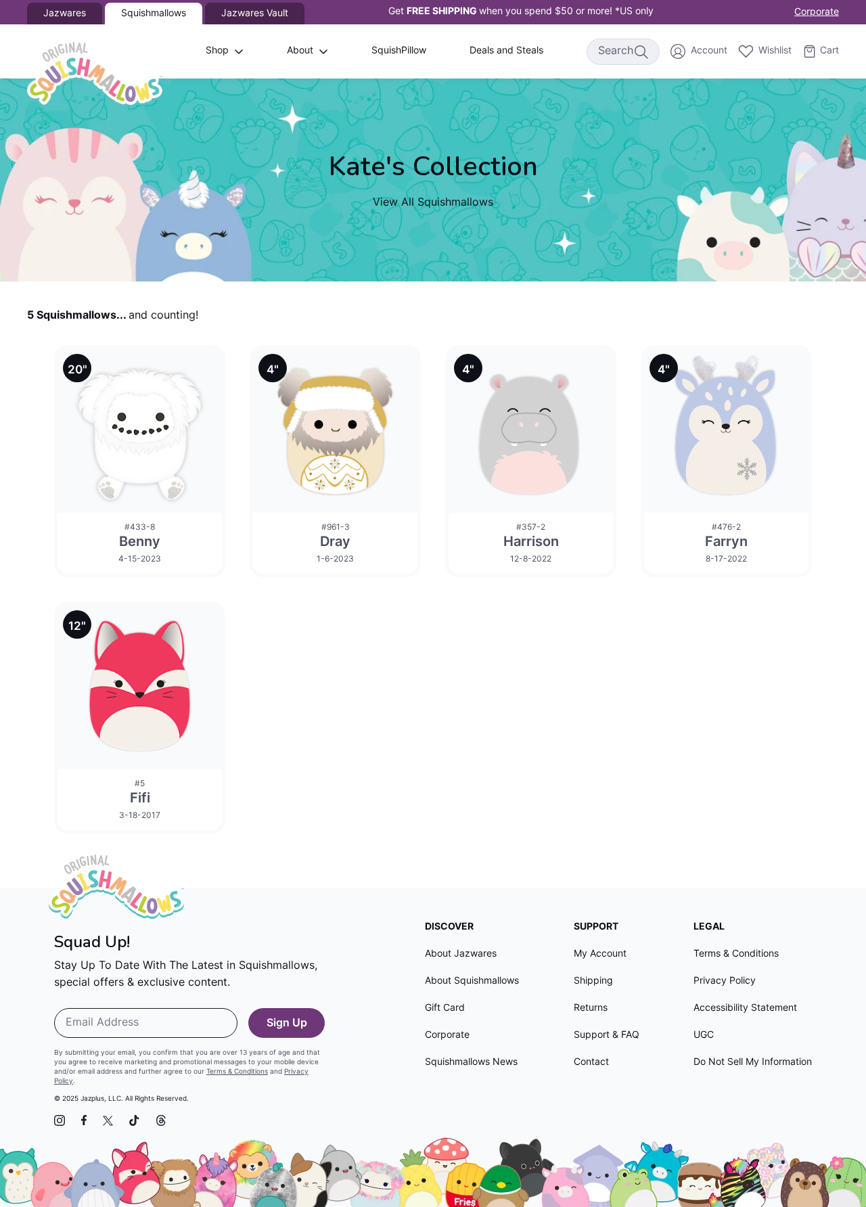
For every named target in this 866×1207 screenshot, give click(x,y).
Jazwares (64, 14)
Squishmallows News (471, 1062)
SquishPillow (398, 51)
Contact (591, 1062)
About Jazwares (461, 954)
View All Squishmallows (433, 203)
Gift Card (445, 1008)
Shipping (593, 981)
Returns (591, 1008)
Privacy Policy (724, 981)
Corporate (816, 12)
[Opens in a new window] (59, 1120)
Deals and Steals (506, 51)
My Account (600, 954)
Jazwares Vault (254, 14)
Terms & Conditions (237, 1072)
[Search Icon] (641, 51)
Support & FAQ (606, 1035)
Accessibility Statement (745, 1008)
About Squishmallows (472, 981)
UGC (703, 1035)
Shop (217, 51)
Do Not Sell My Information (752, 1062)
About (300, 51)
